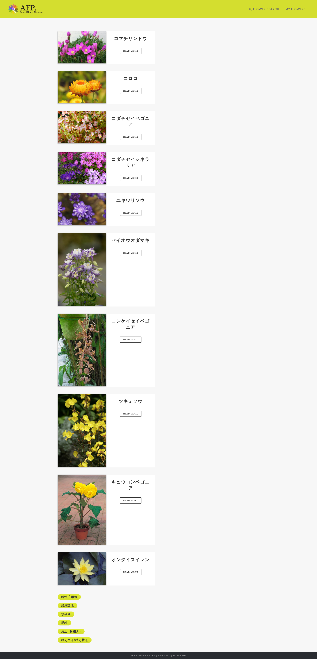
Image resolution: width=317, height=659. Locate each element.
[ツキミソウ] (82, 430)
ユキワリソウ (130, 200)
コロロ (130, 78)
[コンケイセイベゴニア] (82, 350)
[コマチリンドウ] (82, 47)
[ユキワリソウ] (82, 209)
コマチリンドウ (130, 38)
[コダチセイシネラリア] (82, 168)
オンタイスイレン (131, 559)
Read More (130, 50)
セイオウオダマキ (131, 240)
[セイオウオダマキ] (82, 269)
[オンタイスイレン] (82, 568)
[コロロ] (82, 87)
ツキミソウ (131, 401)
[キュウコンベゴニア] (82, 510)
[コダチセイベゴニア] (82, 127)
